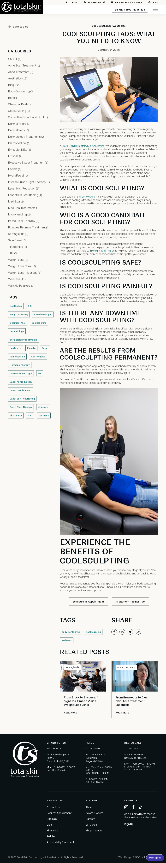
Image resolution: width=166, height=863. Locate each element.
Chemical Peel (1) (19, 104)
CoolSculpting (38, 322)
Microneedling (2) (19, 214)
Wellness (44, 415)
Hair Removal (38, 356)
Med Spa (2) (16, 201)
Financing (52, 830)
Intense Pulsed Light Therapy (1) (29, 182)
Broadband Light (43, 314)
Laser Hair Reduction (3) (23, 188)
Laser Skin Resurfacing (22, 398)
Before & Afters (94, 813)
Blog (49, 824)
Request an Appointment (128, 2)
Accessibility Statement (60, 842)
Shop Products (94, 830)
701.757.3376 (54, 748)
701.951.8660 (93, 748)
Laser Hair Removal (20, 390)
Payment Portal (96, 2)
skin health (16, 415)
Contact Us (53, 807)
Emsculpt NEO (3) (19, 149)
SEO (137, 857)
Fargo (45, 348)
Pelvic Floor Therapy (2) (23, 221)
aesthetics (16, 306)
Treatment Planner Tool (130, 601)
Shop (155, 2)
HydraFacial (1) (18, 175)
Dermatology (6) (18, 130)
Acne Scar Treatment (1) (24, 65)
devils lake (15, 348)
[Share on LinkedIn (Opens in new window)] (122, 632)
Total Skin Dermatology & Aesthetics (83, 146)
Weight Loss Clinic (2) (22, 266)
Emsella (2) (15, 156)
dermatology (17, 331)
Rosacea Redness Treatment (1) (28, 227)
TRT (30, 415)
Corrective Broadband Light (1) (28, 117)
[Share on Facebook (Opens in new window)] (114, 632)
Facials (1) (14, 169)
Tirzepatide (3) (17, 247)
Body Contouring (19, 314)
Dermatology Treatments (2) (26, 136)
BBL (30, 306)
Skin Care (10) (17, 240)
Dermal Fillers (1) (19, 123)
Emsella (31, 348)
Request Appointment (59, 813)
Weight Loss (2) (18, 259)
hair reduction (17, 356)
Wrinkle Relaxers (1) (21, 285)
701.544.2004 (131, 748)
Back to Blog (20, 26)
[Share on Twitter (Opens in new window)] (130, 632)
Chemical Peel (17, 322)
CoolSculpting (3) (19, 111)
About (89, 807)
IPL (40, 373)
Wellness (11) (17, 279)
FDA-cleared (87, 196)
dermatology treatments (23, 339)
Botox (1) (13, 98)
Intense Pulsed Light (21, 373)
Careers (90, 818)
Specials (52, 818)
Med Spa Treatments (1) (23, 208)
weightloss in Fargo (103, 250)
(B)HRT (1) (14, 59)
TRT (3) (13, 253)
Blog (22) (13, 85)
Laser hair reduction (21, 381)
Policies (51, 836)
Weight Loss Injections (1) (24, 272)
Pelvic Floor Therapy (21, 407)
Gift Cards (91, 824)
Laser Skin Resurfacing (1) (25, 195)
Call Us (73, 2)
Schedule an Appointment (88, 601)
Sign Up (128, 824)
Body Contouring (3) (21, 91)
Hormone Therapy (20, 364)
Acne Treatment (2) (20, 72)
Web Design (125, 857)
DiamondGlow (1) (19, 143)
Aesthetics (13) (17, 78)
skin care (43, 407)
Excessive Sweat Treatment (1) (28, 162)
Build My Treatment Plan (130, 9)
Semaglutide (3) (18, 234)
